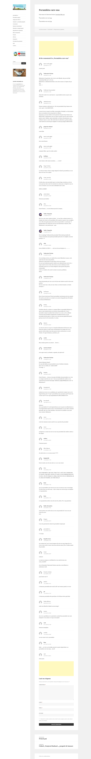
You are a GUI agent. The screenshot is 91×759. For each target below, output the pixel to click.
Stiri (14, 43)
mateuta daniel (47, 347)
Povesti (14, 34)
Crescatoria (15, 24)
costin (45, 338)
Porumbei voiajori (16, 17)
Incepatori (15, 39)
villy (45, 243)
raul (45, 622)
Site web (41, 713)
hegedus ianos (47, 538)
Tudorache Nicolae (48, 73)
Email (40, 707)
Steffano (46, 156)
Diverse (14, 37)
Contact (14, 45)
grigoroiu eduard (48, 126)
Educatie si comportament (18, 28)
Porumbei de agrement (17, 41)
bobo (45, 483)
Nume (40, 702)
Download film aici (60, 14)
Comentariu (42, 684)
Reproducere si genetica (18, 30)
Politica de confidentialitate (44, 756)
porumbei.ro (15, 15)
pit (44, 591)
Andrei (45, 438)
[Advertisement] (56, 48)
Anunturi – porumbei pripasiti (19, 21)
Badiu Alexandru (48, 506)
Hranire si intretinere (17, 26)
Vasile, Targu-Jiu (48, 213)
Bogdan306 (46, 458)
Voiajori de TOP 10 (16, 19)
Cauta (14, 61)
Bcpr (45, 642)
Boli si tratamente (16, 32)
